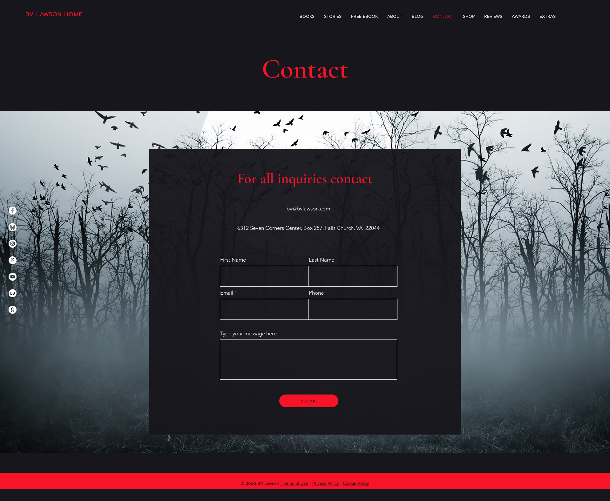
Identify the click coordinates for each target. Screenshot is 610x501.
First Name (233, 260)
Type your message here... (250, 333)
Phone (316, 293)
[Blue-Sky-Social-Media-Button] (13, 227)
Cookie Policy (356, 483)
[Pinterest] (13, 260)
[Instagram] (13, 244)
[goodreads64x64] (13, 310)
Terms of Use (294, 483)
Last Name (321, 260)
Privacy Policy (325, 483)
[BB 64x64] (13, 293)
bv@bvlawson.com (308, 208)
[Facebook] (13, 211)
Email (226, 293)
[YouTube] (13, 277)
